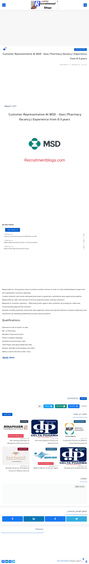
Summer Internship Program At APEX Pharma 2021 (20, 236)
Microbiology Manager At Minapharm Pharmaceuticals (18, 442)
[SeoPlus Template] (86, 561)
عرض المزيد (7, 414)
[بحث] (4, 5)
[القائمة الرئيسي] (85, 5)
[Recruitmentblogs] (44, 5)
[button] (74, 406)
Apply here (8, 358)
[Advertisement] (44, 29)
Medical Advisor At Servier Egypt (46, 468)
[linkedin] (33, 519)
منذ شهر (83, 438)
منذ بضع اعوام (9, 234)
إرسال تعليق (79, 486)
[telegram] (76, 519)
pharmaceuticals (80, 49)
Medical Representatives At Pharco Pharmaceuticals (20, 242)
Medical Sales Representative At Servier (16, 249)
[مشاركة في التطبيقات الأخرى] (39, 406)
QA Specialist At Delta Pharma (75, 468)
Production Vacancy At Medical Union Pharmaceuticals (75, 442)
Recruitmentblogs (63, 561)
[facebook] (55, 519)
